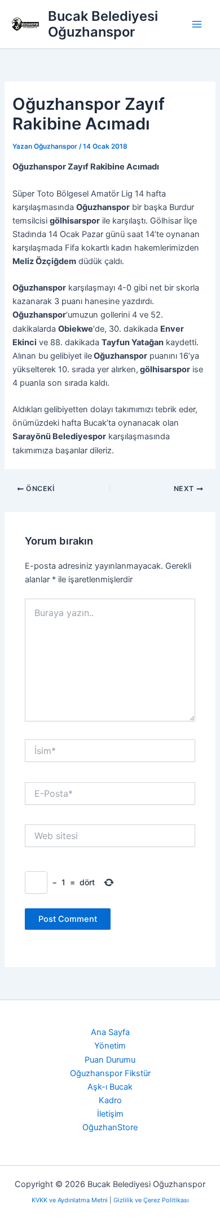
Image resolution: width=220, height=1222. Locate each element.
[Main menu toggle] (197, 24)
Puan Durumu (110, 1060)
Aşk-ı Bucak (110, 1087)
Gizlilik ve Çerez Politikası (151, 1200)
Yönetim (110, 1046)
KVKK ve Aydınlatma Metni (70, 1200)
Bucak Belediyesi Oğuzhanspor (103, 24)
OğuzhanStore (110, 1127)
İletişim (110, 1114)
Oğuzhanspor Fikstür (110, 1073)
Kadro (110, 1100)
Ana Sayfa (110, 1032)
